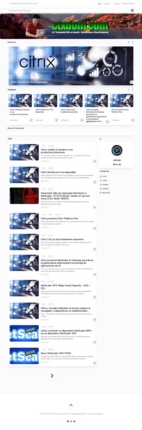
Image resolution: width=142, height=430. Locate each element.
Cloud (50, 214)
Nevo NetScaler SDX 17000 (56, 353)
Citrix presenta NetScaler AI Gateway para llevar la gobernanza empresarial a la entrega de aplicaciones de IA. (67, 263)
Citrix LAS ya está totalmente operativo (62, 239)
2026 (10, 139)
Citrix (43, 145)
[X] (117, 164)
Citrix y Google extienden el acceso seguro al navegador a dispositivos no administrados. (65, 309)
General (50, 145)
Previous (128, 42)
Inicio (100, 4)
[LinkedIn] (114, 164)
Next (132, 42)
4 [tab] (74, 42)
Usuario (106, 4)
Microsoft (106, 193)
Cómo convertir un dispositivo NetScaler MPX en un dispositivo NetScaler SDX (66, 332)
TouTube (117, 4)
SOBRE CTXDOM (128, 4)
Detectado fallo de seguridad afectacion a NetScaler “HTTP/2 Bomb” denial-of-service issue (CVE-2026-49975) (65, 196)
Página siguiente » (52, 376)
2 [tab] (69, 42)
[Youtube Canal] (120, 164)
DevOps (105, 184)
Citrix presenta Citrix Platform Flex (59, 218)
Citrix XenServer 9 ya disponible (29, 82)
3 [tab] (72, 42)
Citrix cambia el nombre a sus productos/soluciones (57, 151)
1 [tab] (67, 42)
